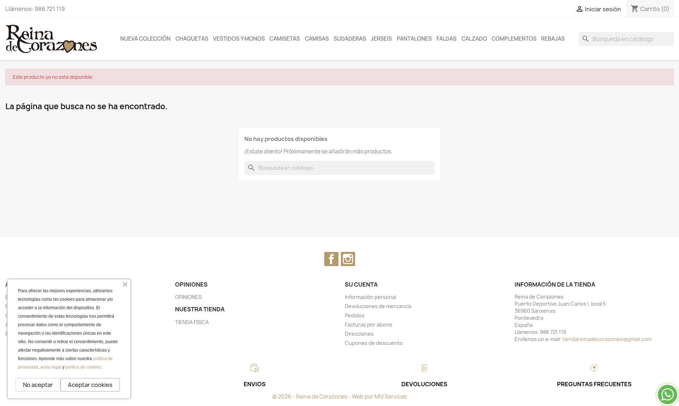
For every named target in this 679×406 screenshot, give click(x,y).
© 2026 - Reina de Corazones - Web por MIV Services (339, 396)
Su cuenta (361, 284)
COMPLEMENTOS (514, 38)
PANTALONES (414, 38)
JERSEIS (381, 38)
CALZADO (474, 38)
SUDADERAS (349, 38)
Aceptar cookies (90, 385)
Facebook (331, 259)
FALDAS (446, 38)
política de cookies (83, 367)
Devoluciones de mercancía (378, 306)
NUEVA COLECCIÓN (145, 38)
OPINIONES (188, 297)
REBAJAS (553, 38)
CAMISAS (317, 38)
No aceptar (38, 385)
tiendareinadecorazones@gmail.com (606, 339)
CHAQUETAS (191, 38)
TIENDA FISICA (192, 322)
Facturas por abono (368, 324)
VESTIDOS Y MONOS (239, 38)
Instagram (348, 259)
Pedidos (355, 315)
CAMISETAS (284, 38)
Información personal (370, 297)
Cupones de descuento (374, 343)
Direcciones (359, 333)
